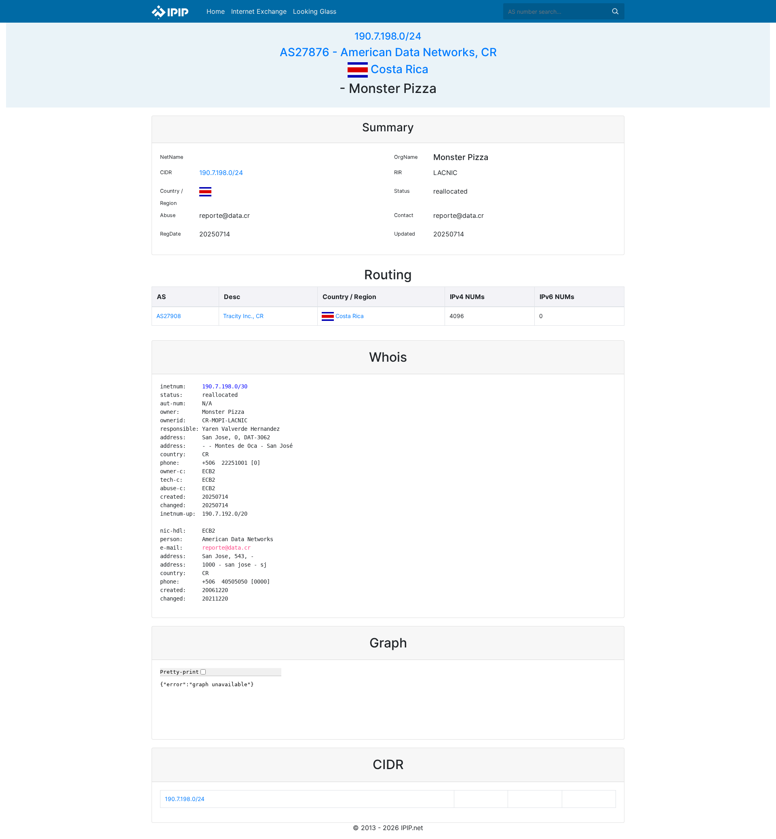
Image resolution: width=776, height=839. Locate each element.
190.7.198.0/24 (388, 36)
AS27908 (168, 315)
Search (615, 11)
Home (216, 11)
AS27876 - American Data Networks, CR (388, 52)
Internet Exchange (259, 11)
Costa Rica (398, 69)
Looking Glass (314, 11)
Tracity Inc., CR (243, 315)
